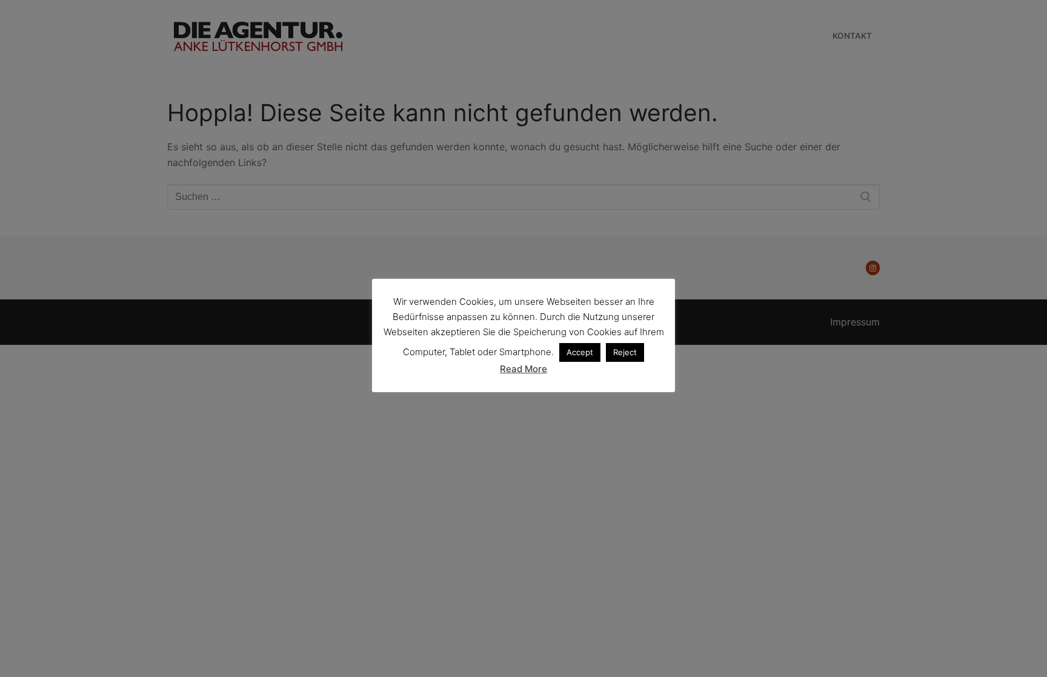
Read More (523, 369)
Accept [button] (580, 352)
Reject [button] (625, 352)
